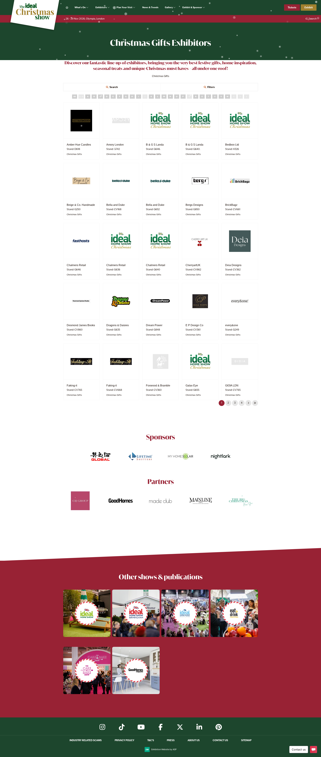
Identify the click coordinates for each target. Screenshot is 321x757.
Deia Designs (233, 265)
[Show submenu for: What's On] (87, 7)
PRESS (171, 740)
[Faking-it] (81, 361)
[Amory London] (121, 121)
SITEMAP (246, 740)
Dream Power (154, 325)
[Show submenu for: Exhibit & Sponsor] (204, 7)
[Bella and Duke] (121, 181)
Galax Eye (192, 385)
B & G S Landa (155, 144)
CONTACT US (220, 740)
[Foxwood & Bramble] (161, 361)
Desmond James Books (81, 325)
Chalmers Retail (76, 265)
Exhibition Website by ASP (164, 749)
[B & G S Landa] (161, 121)
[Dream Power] (161, 301)
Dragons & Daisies (117, 325)
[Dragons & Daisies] (121, 301)
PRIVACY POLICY (124, 740)
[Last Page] (255, 403)
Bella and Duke (115, 204)
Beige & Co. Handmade (81, 204)
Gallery (169, 7)
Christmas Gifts (74, 154)
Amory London (115, 144)
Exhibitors (101, 7)
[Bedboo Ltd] (240, 121)
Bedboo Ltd (232, 144)
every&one (231, 325)
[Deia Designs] (240, 241)
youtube (141, 727)
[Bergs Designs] (200, 181)
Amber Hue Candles (79, 144)
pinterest (219, 727)
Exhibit (308, 7)
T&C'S (150, 740)
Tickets (292, 7)
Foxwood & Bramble (158, 385)
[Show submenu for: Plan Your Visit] (134, 7)
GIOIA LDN (231, 385)
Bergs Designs (194, 204)
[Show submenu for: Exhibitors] (108, 7)
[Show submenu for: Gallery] (174, 7)
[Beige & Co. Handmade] (81, 181)
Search (114, 87)
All (74, 96)
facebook (160, 727)
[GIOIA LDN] (240, 361)
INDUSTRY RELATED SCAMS (86, 740)
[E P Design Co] (200, 301)
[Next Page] (248, 403)
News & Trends (150, 7)
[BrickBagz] (240, 181)
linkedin (199, 727)
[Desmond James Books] (81, 301)
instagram (102, 727)
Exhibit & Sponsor (192, 7)
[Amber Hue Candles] (81, 121)
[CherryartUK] (200, 241)
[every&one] (240, 301)
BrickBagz (231, 204)
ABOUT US (194, 740)
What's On (80, 7)
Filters (211, 87)
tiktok (122, 727)
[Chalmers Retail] (81, 241)
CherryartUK (193, 265)
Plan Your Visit (125, 7)
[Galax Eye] (200, 361)
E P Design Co (194, 325)
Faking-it (72, 385)
